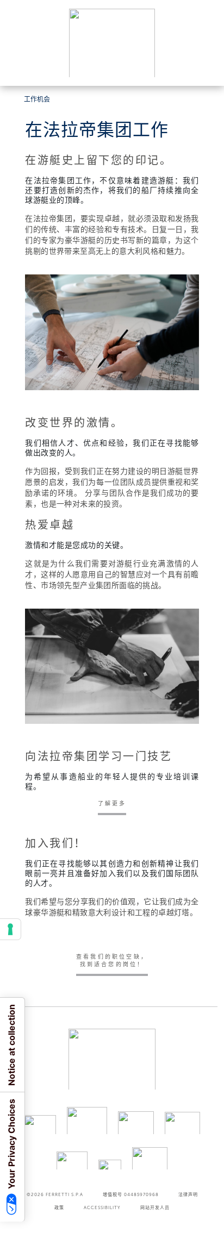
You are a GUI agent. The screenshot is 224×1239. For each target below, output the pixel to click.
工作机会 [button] (37, 99)
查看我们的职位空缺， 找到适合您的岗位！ (112, 961)
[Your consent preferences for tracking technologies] (10, 929)
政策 (59, 1207)
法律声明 (188, 1194)
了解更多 (112, 803)
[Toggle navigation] (203, 67)
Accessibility (102, 1207)
